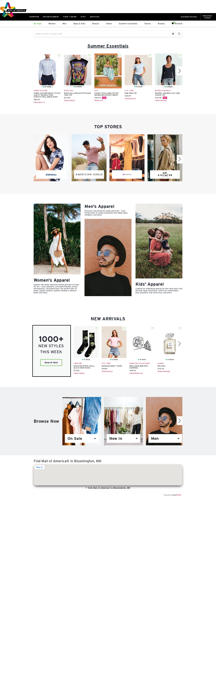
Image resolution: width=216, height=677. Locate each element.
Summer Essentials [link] (128, 23)
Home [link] (109, 23)
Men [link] (64, 23)
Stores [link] (147, 23)
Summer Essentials (108, 45)
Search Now (51, 362)
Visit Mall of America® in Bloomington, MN (109, 488)
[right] (179, 71)
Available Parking (189, 17)
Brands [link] (161, 23)
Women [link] (52, 23)
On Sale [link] (38, 23)
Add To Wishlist (59, 55)
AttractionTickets (207, 17)
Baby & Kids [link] (79, 23)
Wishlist (178, 23)
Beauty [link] (95, 23)
